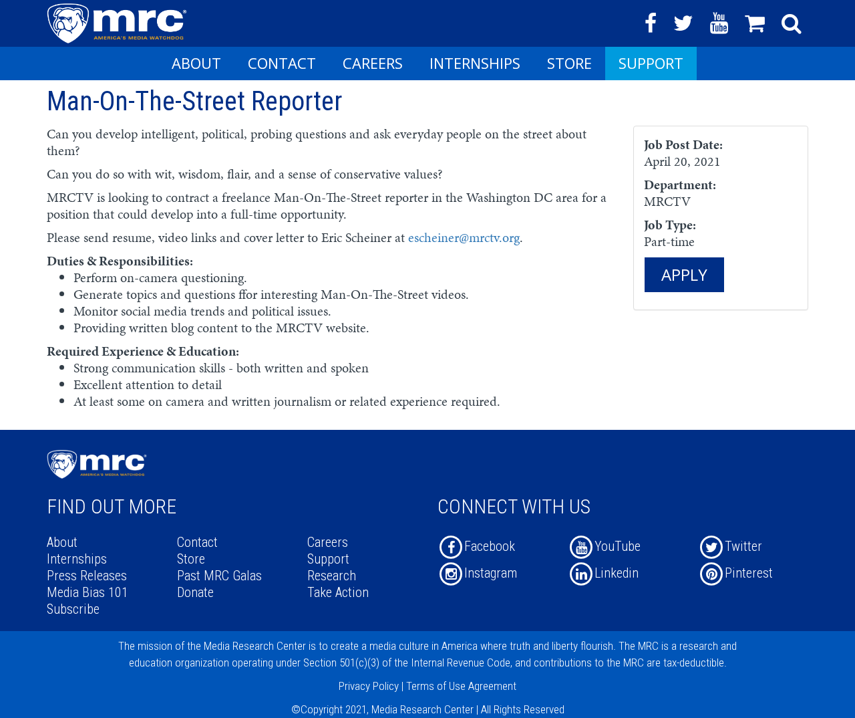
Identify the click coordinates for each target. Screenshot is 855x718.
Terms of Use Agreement (461, 686)
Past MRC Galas (219, 576)
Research (331, 576)
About (196, 63)
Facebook (489, 546)
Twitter (743, 546)
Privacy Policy (369, 686)
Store (569, 63)
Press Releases (87, 576)
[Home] (122, 22)
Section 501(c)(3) (341, 662)
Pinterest (749, 573)
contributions (563, 662)
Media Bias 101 (87, 592)
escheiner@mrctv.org (464, 237)
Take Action (338, 592)
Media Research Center (255, 645)
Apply (684, 274)
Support (651, 63)
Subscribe (73, 609)
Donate (195, 592)
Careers (373, 63)
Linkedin (616, 573)
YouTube (617, 546)
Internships (475, 63)
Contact (282, 63)
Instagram (490, 573)
